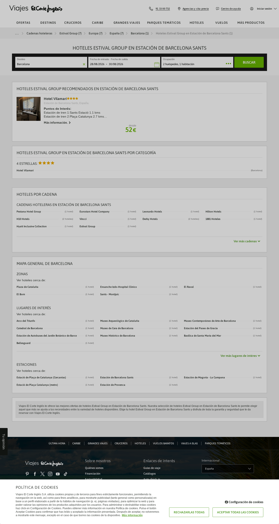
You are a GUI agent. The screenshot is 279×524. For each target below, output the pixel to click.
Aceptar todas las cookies (238, 512)
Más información (132, 515)
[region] (139, 262)
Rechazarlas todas (189, 512)
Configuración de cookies (246, 502)
